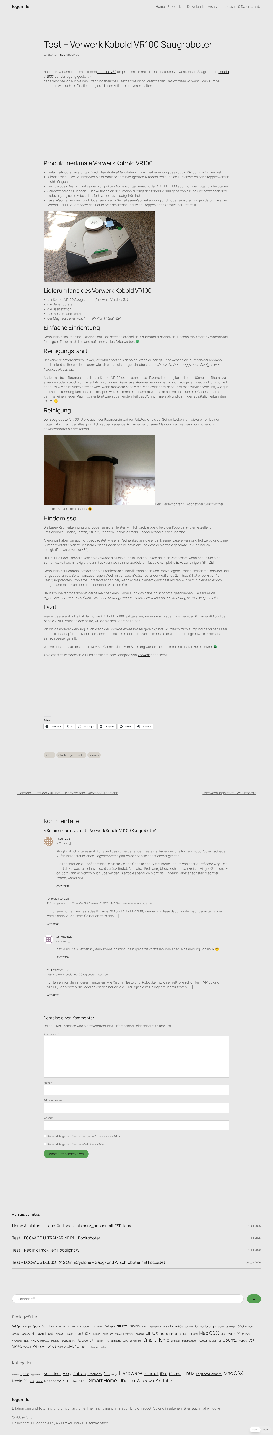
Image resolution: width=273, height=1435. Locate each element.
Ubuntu (229, 1340)
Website (48, 1118)
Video (17, 1346)
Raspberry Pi (86, 1340)
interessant (74, 1333)
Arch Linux (47, 1326)
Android (15, 1374)
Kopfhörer (128, 1333)
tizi (219, 1340)
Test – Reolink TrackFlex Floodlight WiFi (48, 1250)
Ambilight (26, 1326)
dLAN (144, 1326)
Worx (60, 1346)
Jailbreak (96, 1333)
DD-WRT (97, 1326)
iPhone (175, 1373)
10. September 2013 (58, 898)
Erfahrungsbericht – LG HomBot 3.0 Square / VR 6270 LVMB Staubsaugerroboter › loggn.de (99, 903)
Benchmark (73, 1326)
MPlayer (246, 1333)
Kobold (49, 755)
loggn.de (20, 6)
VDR (252, 1340)
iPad (163, 1373)
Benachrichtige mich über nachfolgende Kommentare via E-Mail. (84, 1136)
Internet (151, 1373)
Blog (67, 1373)
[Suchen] (254, 1298)
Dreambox (154, 1326)
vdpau (243, 1341)
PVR (74, 1340)
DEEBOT (121, 1326)
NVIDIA (35, 1341)
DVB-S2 (164, 1326)
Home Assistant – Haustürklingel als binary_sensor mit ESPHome (72, 1225)
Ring (107, 1340)
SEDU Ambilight (76, 1381)
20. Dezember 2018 (58, 970)
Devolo (134, 1326)
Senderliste (136, 1340)
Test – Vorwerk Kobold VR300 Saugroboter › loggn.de (77, 974)
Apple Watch (36, 1374)
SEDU (126, 1340)
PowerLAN (66, 1340)
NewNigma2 (17, 1341)
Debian (109, 1326)
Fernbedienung (204, 1326)
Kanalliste (108, 1333)
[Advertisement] (136, 687)
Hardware (73, 54)
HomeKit (59, 1333)
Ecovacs (176, 1326)
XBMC (70, 1346)
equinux (189, 1326)
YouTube (164, 1381)
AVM (64, 1326)
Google (15, 1333)
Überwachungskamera (100, 1347)
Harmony (25, 1333)
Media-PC (234, 1334)
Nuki (26, 1340)
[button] (260, 1429)
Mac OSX (233, 1373)
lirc (162, 1333)
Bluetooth (85, 1326)
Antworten (62, 886)
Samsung (116, 1340)
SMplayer (175, 1340)
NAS (32, 1381)
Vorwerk (144, 655)
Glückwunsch (246, 1326)
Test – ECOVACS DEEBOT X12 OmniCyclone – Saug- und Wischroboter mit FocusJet (88, 1262)
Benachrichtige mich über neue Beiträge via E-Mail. (76, 1144)
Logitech (184, 1334)
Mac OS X (209, 1333)
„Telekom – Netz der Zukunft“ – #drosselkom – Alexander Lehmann (67, 793)
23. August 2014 (65, 936)
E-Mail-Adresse (53, 1100)
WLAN (52, 1347)
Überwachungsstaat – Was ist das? (229, 793)
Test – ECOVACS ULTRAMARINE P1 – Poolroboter (56, 1238)
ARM (58, 1326)
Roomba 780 (107, 71)
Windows (39, 1346)
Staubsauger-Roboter (71, 755)
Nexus (39, 1381)
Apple (36, 1326)
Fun (107, 1373)
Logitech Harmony (209, 1374)
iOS (87, 1333)
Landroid (139, 1333)
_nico (61, 54)
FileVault (219, 1326)
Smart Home (156, 1340)
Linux (151, 1332)
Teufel (212, 1340)
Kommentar (51, 1034)
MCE (223, 1333)
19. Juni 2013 (63, 838)
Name (48, 1082)
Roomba (122, 621)
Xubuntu (82, 1346)
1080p (16, 1326)
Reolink (99, 1340)
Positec (55, 1340)
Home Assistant (42, 1334)
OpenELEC (45, 1341)
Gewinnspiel (231, 1326)
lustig (194, 1333)
